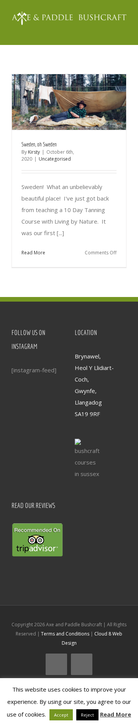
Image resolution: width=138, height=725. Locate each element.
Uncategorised (55, 159)
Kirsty (34, 152)
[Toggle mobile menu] (123, 29)
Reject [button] (87, 715)
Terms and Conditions (65, 633)
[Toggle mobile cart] (110, 29)
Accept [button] (61, 715)
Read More (33, 252)
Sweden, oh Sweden (39, 144)
